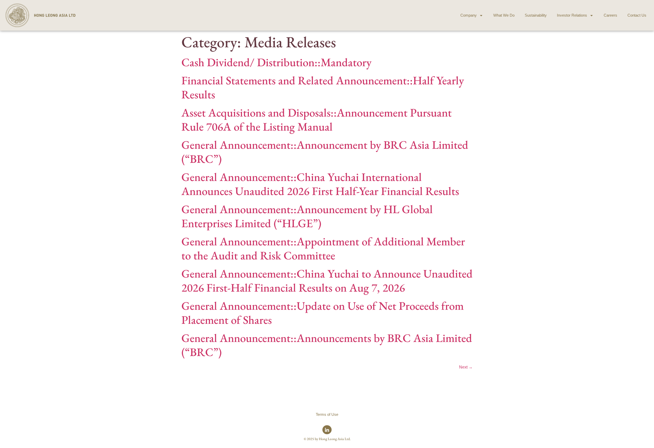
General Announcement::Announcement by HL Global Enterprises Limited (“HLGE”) (307, 216)
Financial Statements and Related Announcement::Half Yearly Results (322, 87)
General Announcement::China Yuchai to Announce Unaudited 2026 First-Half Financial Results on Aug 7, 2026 (327, 280)
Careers (610, 15)
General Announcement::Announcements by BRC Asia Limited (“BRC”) (326, 344)
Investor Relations (572, 15)
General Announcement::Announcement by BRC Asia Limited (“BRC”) (324, 151)
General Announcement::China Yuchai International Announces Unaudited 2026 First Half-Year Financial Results (320, 183)
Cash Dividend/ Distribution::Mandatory (276, 62)
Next (466, 367)
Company (468, 15)
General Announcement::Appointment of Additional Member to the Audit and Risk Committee (323, 248)
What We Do (504, 15)
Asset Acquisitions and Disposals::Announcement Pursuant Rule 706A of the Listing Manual (316, 119)
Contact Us (636, 15)
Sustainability (536, 15)
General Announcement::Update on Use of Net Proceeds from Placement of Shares (322, 312)
